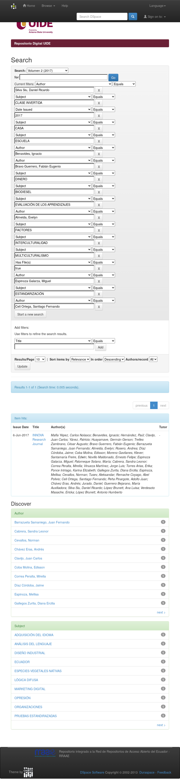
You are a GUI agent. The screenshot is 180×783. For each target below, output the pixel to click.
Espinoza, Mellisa (26, 594)
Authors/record (137, 359)
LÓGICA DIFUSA (26, 680)
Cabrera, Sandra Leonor (31, 531)
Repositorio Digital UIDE (32, 43)
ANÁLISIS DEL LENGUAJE (33, 644)
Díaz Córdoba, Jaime (29, 585)
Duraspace (147, 772)
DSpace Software (92, 772)
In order (97, 359)
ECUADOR (22, 662)
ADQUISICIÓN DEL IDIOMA (33, 635)
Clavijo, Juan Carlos (28, 558)
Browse (47, 5)
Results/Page (24, 359)
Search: (20, 70)
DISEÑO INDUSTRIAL (29, 653)
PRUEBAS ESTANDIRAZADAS (35, 716)
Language (156, 5)
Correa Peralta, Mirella (30, 576)
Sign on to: (155, 16)
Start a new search (30, 314)
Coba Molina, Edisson (29, 567)
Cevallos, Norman (26, 540)
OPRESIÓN (22, 698)
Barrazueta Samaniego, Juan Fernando (42, 522)
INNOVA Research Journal (39, 439)
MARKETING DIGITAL (29, 689)
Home (30, 5)
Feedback (164, 772)
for (16, 77)
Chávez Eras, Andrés (29, 549)
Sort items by (59, 359)
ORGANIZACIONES (28, 707)
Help (65, 5)
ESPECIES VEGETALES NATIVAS (37, 671)
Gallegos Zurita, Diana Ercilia (34, 603)
